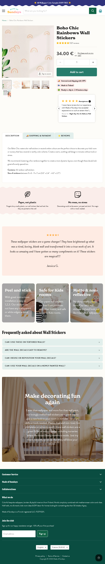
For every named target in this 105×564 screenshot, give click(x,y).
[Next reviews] (94, 108)
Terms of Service (53, 556)
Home (4, 20)
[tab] (12, 136)
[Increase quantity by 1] (93, 62)
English (40, 547)
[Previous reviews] (59, 108)
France (58, 547)
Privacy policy (40, 556)
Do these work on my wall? (86, 54)
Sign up (42, 533)
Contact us (66, 556)
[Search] (92, 11)
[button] (6, 84)
